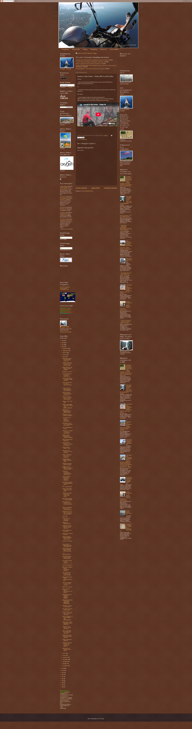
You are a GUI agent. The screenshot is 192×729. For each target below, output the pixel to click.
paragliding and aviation (82, 7)
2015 (63, 672)
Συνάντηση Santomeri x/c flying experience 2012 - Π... (67, 483)
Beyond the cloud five (67, 586)
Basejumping (84, 139)
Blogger (102, 718)
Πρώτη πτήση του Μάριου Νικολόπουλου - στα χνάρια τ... (67, 590)
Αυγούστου (65, 657)
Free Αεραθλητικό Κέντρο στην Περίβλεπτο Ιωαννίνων (66, 478)
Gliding (85, 49)
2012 (63, 346)
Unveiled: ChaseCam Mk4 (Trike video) (67, 464)
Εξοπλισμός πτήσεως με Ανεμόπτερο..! (67, 606)
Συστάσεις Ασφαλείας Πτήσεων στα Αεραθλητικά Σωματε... (67, 644)
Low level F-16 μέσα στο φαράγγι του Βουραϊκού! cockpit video (89, 61)
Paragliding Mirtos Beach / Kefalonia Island (66, 460)
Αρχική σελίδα (95, 188)
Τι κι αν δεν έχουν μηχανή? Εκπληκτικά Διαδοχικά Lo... (66, 419)
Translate (70, 87)
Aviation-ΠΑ (76, 49)
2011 (63, 344)
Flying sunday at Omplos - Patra (66, 448)
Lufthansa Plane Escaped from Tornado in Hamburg (67, 436)
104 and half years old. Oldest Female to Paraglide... (67, 368)
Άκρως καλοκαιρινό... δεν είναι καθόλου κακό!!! (125, 216)
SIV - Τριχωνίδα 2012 (67, 486)
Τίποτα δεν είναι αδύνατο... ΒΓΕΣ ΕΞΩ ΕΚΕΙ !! (66, 627)
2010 (63, 342)
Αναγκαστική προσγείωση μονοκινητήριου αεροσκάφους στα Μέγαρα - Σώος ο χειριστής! (126, 228)
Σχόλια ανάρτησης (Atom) (87, 191)
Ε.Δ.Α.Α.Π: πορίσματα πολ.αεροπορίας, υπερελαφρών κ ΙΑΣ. (65, 288)
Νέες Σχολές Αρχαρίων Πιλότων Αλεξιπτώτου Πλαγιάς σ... (67, 569)
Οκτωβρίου (65, 661)
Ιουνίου (64, 653)
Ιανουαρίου (65, 348)
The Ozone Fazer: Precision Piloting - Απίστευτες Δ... (67, 393)
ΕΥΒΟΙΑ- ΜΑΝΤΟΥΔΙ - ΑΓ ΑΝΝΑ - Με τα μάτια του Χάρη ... (67, 364)
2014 (63, 670)
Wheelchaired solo (66, 554)
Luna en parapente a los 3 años (66, 531)
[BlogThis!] (79, 137)
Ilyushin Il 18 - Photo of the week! (67, 534)
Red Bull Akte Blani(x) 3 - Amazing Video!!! (67, 499)
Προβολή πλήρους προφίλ (65, 331)
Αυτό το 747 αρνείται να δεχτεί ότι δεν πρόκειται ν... (66, 583)
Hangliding (94, 49)
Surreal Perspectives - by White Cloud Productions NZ (67, 557)
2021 (63, 684)
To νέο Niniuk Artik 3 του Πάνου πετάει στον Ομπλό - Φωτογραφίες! (125, 274)
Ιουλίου (64, 655)
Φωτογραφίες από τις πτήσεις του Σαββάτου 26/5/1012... (67, 596)
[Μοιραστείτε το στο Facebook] (82, 137)
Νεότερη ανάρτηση (81, 188)
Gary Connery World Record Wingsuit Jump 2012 (66, 632)
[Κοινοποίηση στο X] (81, 137)
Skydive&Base (114, 49)
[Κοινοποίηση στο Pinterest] (83, 137)
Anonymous (62, 196)
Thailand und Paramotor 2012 (66, 523)
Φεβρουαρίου (66, 350)
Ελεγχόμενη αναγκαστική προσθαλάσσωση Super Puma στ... (66, 473)
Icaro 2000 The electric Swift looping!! (67, 609)
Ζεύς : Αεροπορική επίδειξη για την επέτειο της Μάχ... (66, 573)
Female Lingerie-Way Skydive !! (67, 640)
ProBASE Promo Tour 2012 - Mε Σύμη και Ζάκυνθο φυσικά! (67, 513)
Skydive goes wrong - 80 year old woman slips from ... (67, 636)
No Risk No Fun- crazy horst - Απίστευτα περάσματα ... (67, 613)
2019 (63, 680)
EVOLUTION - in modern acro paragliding (66, 519)
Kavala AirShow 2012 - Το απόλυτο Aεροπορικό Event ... (67, 384)
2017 (63, 676)
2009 (63, 340)
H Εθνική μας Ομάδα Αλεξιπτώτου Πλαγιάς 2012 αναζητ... (67, 495)
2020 (63, 682)
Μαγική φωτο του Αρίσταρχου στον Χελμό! (66, 649)
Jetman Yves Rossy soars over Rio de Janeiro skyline (66, 398)
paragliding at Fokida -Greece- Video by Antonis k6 (67, 527)
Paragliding (65, 49)
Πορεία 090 (64, 516)
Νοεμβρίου (65, 663)
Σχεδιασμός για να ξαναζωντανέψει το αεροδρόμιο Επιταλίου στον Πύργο (92, 60)
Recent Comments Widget (68, 229)
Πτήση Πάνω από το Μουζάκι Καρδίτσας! (67, 415)
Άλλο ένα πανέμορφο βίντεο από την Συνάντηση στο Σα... (67, 508)
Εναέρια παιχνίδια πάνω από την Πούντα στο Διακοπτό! (88, 63)
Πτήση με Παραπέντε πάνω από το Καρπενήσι (67, 456)
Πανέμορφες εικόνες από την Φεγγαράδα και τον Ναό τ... (67, 424)
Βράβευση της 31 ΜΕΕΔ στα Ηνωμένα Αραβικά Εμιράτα (67, 468)
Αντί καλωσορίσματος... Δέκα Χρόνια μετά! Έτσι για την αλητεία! (90, 68)
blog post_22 (63, 208)
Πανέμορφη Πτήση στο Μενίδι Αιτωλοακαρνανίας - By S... (67, 578)
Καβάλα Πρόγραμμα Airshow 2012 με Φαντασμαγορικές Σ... (66, 550)
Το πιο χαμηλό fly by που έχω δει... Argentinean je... (66, 375)
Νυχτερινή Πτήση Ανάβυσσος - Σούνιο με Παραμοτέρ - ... (67, 444)
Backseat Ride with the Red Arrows (67, 440)
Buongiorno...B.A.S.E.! (67, 371)
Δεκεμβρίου (65, 665)
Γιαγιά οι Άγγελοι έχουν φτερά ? (129, 512)
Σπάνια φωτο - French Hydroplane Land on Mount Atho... (67, 623)
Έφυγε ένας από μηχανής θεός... (129, 259)
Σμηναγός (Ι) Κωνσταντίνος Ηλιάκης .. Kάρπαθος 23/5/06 (129, 480)
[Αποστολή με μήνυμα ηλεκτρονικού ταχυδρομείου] (78, 137)
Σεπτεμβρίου (65, 659)
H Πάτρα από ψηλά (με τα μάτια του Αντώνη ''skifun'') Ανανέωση (125, 322)
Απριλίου (65, 354)
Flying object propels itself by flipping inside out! (66, 359)
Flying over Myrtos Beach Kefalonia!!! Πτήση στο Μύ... (67, 538)
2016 (63, 674)
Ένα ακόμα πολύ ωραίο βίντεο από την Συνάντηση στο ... (67, 503)
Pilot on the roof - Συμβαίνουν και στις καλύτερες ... (67, 451)
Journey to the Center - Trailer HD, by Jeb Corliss (67, 490)
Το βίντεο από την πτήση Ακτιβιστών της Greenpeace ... (67, 389)
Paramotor (103, 49)
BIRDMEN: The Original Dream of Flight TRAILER (66, 411)
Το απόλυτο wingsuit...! (67, 565)
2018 (63, 678)
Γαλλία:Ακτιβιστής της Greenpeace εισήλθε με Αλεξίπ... (67, 379)
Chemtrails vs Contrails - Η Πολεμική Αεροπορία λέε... (67, 432)
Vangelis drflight (63, 186)
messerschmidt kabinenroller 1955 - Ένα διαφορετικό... (67, 545)
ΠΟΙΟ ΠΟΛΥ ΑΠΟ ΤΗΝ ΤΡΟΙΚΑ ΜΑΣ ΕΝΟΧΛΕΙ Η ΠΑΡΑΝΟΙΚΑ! (67, 602)
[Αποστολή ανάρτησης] (111, 135)
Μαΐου (64, 356)
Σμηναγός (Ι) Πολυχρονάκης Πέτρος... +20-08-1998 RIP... (129, 442)
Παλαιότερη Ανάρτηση (110, 188)
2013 (63, 668)
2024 (63, 687)
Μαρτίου (65, 352)
